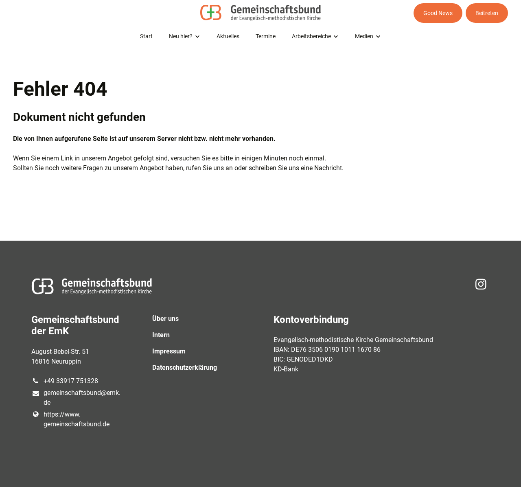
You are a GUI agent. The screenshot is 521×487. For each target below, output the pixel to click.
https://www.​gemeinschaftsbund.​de (76, 419)
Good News (438, 13)
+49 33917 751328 (71, 381)
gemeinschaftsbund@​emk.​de (82, 397)
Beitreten (486, 13)
